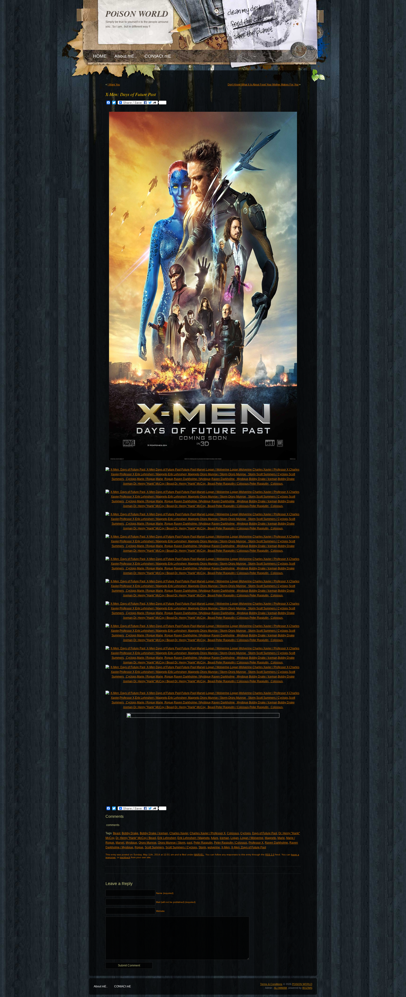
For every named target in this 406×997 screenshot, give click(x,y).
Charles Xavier (178, 833)
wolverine (213, 847)
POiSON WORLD (136, 14)
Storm (202, 847)
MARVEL (199, 854)
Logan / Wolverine (251, 838)
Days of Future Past (264, 833)
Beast (116, 833)
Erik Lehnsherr (166, 838)
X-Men (225, 847)
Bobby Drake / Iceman (154, 833)
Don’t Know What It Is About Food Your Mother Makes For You (263, 84)
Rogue (139, 847)
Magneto (270, 838)
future (214, 838)
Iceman (224, 838)
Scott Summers (154, 847)
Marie (281, 838)
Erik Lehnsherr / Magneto (193, 838)
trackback (125, 857)
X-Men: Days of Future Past (248, 847)
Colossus (233, 833)
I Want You (114, 84)
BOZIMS (307, 987)
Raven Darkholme (276, 842)
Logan (234, 838)
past (189, 842)
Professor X (256, 842)
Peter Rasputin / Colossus (230, 842)
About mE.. (101, 986)
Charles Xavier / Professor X (208, 833)
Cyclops (245, 833)
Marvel (120, 842)
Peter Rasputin (203, 842)
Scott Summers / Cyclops (181, 847)
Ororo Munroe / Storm (171, 842)
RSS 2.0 (269, 854)
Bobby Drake (130, 833)
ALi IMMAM (280, 987)
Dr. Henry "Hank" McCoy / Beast (136, 838)
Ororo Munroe (147, 842)
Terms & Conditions (271, 984)
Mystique (131, 842)
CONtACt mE (122, 986)
